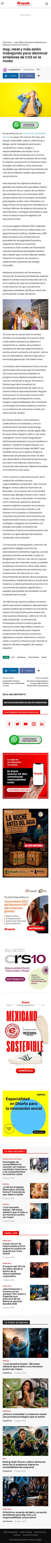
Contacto (16, 1535)
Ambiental (7, 1411)
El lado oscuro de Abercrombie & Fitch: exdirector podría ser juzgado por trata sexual (14, 1248)
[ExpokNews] (5, 69)
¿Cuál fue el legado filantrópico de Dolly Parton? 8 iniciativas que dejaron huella (14, 1191)
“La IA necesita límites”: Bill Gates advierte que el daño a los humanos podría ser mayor (15, 1212)
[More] (38, 75)
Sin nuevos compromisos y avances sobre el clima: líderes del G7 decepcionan (37, 683)
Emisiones (21, 657)
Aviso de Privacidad (30, 1535)
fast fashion (33, 657)
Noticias (6, 1184)
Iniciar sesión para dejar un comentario (25, 702)
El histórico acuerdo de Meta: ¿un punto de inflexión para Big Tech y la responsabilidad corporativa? (25, 1515)
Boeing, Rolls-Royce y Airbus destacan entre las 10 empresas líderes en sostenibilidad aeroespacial (24, 1464)
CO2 (13, 657)
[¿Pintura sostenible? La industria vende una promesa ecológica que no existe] (25, 1393)
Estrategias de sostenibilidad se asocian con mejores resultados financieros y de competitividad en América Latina (15, 1168)
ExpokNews (15, 69)
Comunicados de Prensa (12, 1159)
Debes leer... (8, 42)
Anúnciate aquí (40, 1532)
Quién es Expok (26, 1532)
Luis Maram (7, 1521)
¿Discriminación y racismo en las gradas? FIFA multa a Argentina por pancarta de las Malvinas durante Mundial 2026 (14, 1296)
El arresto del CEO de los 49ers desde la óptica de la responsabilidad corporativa (14, 1271)
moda (43, 657)
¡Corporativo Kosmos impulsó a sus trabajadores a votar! (13, 683)
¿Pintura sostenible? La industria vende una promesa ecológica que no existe (24, 1415)
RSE (4, 1459)
